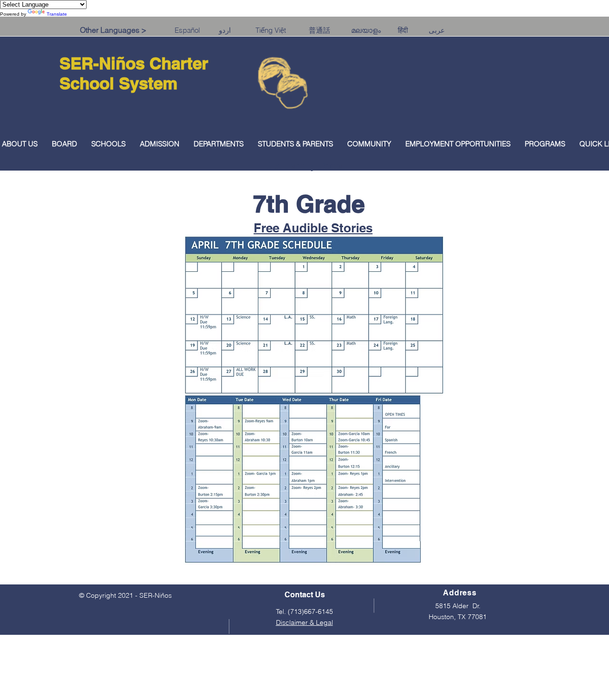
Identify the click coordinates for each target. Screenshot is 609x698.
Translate (57, 14)
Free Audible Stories (313, 227)
